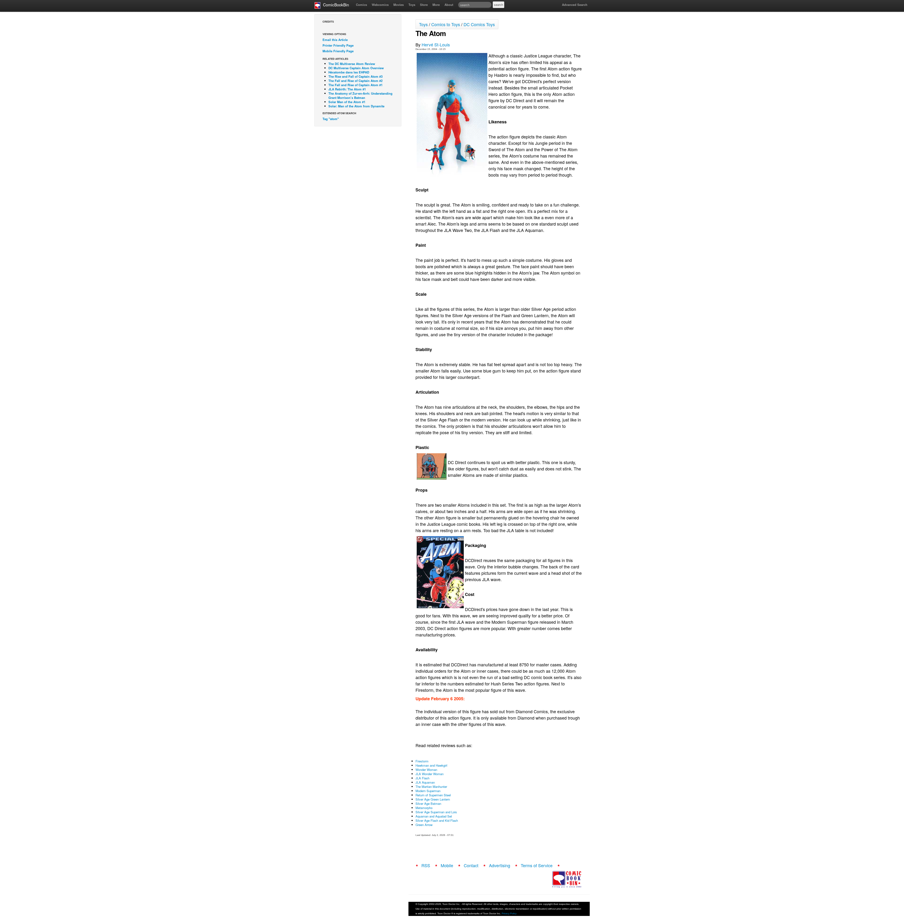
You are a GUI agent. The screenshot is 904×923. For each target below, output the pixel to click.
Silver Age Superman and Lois (436, 812)
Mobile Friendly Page (338, 51)
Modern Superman (428, 791)
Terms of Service (537, 865)
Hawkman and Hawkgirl (431, 765)
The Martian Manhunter (431, 786)
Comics (361, 4)
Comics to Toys (445, 24)
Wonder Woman (426, 769)
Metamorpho (424, 808)
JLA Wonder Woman (430, 774)
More (436, 4)
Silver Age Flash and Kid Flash (437, 820)
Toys (411, 4)
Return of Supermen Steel (433, 795)
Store (424, 4)
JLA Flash (422, 778)
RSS (425, 865)
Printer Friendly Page (338, 45)
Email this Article (335, 39)
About (448, 4)
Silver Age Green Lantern (433, 799)
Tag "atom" (331, 119)
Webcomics (380, 4)
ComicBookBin (335, 5)
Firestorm (422, 761)
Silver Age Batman (428, 803)
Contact (471, 865)
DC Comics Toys (479, 24)
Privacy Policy (509, 913)
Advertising (499, 865)
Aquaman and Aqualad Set (434, 816)
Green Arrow (424, 824)
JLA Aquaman (425, 782)
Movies (398, 4)
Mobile (447, 865)
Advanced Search (574, 4)
